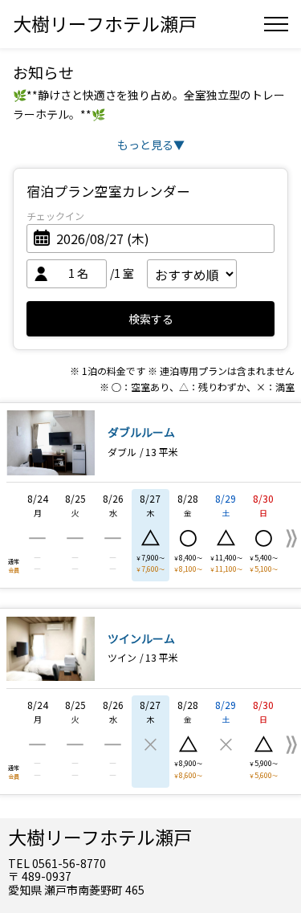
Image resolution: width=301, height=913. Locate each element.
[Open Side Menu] (276, 24)
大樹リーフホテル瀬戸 (105, 23)
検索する (150, 319)
